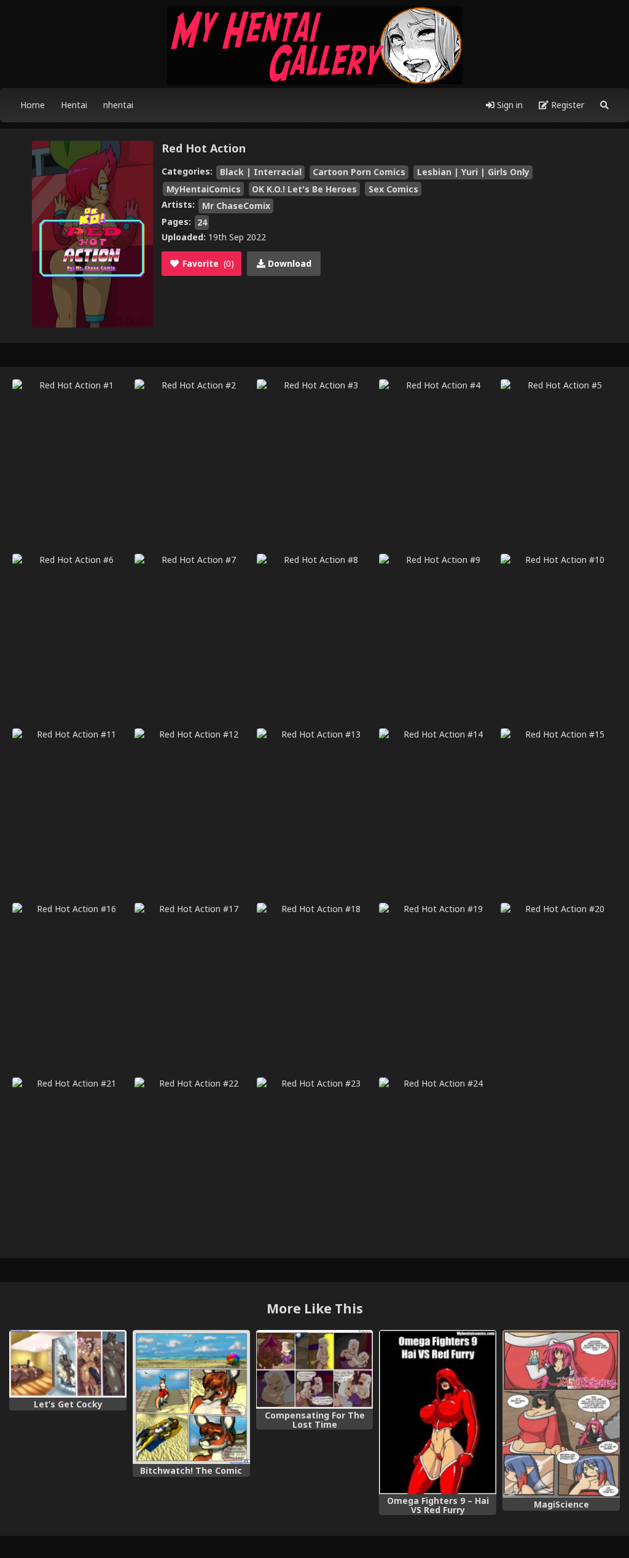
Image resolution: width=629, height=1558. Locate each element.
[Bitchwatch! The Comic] (191, 1397)
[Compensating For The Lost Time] (314, 1369)
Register (566, 105)
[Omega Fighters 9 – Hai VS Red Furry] (437, 1412)
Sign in (508, 105)
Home (32, 105)
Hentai (74, 105)
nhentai (118, 105)
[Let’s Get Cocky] (68, 1364)
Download (288, 263)
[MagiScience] (561, 1414)
